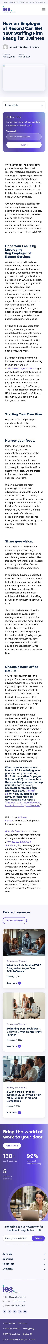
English (26, 1334)
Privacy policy (28, 1328)
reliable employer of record (21, 368)
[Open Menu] (43, 10)
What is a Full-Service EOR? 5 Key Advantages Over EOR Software (24, 968)
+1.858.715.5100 (18, 1306)
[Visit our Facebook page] (15, 1312)
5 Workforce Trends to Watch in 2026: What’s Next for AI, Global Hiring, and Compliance (24, 1096)
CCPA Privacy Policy (11, 1334)
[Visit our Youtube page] (25, 1312)
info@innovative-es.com (15, 1297)
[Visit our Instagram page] (20, 1312)
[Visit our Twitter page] (10, 1312)
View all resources (14, 920)
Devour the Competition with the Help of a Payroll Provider (22, 804)
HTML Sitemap (9, 1323)
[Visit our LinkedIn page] (4, 1312)
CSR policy (22, 1323)
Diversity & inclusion (11, 1328)
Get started (12, 1145)
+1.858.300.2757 (19, 1301)
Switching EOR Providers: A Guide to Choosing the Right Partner (24, 1031)
